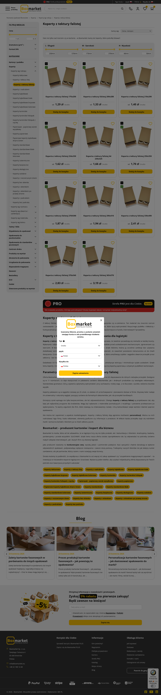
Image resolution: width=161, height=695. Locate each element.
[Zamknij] (101, 320)
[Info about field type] (64, 341)
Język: (61, 351)
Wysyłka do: (64, 362)
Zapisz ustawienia (81, 373)
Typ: (61, 341)
